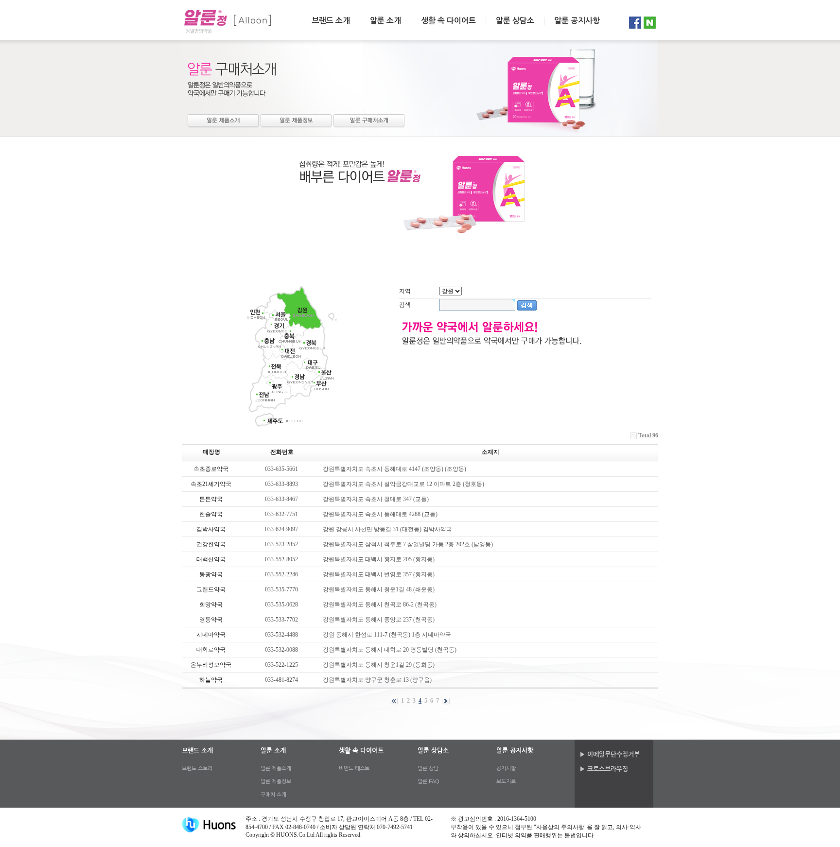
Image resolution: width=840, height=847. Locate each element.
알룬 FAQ (428, 781)
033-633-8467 (281, 499)
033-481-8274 (281, 679)
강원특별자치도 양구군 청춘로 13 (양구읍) (377, 679)
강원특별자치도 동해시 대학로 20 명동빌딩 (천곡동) (389, 649)
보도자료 (506, 781)
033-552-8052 (281, 559)
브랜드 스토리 (197, 768)
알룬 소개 (385, 21)
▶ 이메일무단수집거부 (609, 754)
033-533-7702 (281, 619)
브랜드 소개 (331, 21)
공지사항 (506, 768)
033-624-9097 (281, 529)
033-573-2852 (281, 544)
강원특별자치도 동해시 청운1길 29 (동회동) (379, 664)
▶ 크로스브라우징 (603, 769)
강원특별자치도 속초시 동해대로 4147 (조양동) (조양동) (394, 469)
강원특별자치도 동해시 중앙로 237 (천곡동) (379, 619)
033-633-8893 (281, 484)
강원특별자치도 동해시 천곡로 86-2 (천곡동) (380, 604)
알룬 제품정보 (296, 121)
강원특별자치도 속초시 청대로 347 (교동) (376, 499)
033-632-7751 (281, 514)
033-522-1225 (281, 664)
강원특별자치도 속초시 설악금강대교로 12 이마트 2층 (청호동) (403, 484)
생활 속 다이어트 (448, 21)
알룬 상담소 (515, 21)
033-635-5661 (281, 469)
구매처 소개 (368, 121)
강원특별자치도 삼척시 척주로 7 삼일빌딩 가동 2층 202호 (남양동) (408, 544)
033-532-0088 (281, 649)
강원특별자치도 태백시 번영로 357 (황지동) (379, 574)
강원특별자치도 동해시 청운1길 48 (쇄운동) (379, 589)
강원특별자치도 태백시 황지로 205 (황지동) (379, 559)
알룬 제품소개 (223, 121)
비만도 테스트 (354, 768)
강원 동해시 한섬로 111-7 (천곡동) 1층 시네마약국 (387, 634)
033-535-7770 (281, 589)
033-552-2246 (281, 574)
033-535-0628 (281, 604)
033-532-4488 (281, 634)
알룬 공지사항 (577, 21)
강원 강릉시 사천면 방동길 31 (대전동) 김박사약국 (387, 529)
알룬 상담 (428, 768)
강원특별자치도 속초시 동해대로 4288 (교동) (380, 514)
